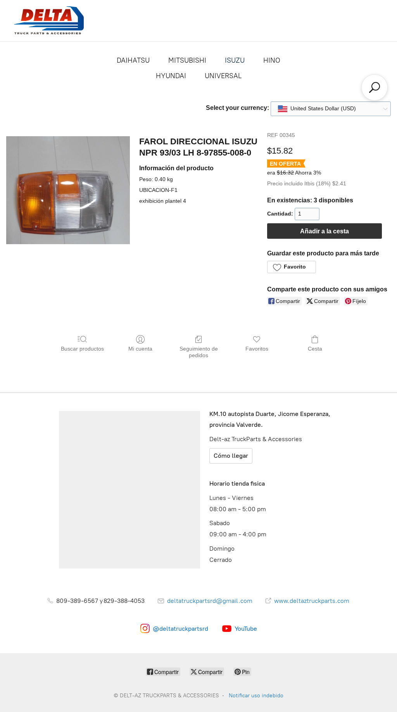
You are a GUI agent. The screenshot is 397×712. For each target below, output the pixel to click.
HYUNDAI (171, 76)
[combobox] (331, 108)
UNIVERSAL (223, 76)
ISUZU (235, 60)
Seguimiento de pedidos (199, 352)
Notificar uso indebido (256, 695)
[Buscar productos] (374, 87)
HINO (271, 60)
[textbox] (317, 108)
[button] (291, 267)
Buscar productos (82, 349)
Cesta (315, 349)
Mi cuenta (140, 349)
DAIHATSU (133, 60)
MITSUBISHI (187, 60)
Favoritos (256, 349)
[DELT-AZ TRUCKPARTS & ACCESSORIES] (49, 21)
